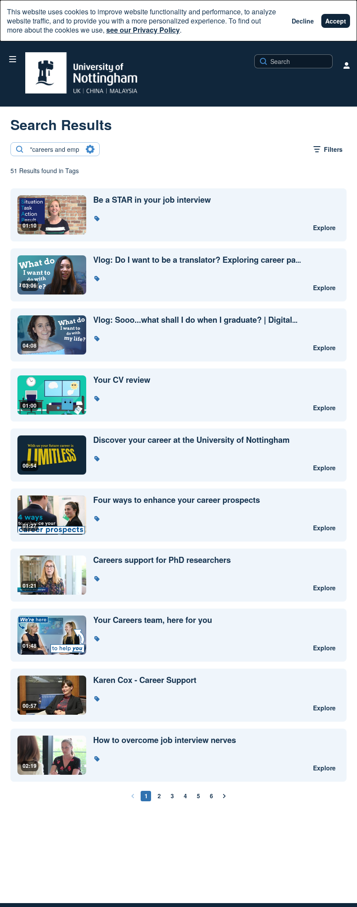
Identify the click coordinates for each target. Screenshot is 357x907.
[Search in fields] (90, 149)
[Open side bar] (12, 59)
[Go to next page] (224, 796)
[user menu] (347, 65)
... (197, 259)
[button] (96, 218)
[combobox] (54, 149)
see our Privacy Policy (143, 30)
